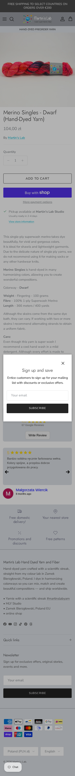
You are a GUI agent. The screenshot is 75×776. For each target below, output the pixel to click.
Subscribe (37, 408)
